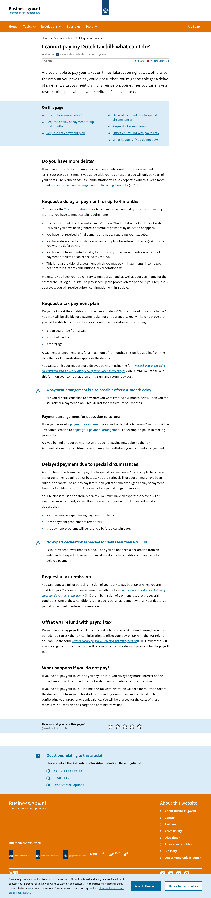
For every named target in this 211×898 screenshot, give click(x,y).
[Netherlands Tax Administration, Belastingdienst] (47, 854)
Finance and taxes (64, 38)
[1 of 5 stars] (111, 726)
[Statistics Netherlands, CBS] (103, 854)
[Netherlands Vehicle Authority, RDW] (114, 854)
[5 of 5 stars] (140, 726)
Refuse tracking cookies (183, 886)
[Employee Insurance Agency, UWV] (126, 854)
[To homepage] (105, 7)
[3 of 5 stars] (125, 726)
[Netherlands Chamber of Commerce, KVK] (93, 854)
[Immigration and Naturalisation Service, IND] (74, 854)
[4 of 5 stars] (132, 726)
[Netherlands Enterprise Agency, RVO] (20, 854)
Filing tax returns (89, 38)
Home (45, 38)
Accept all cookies (145, 886)
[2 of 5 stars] (118, 726)
